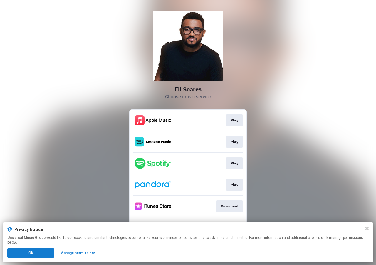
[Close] (367, 228)
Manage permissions (78, 253)
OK (30, 253)
